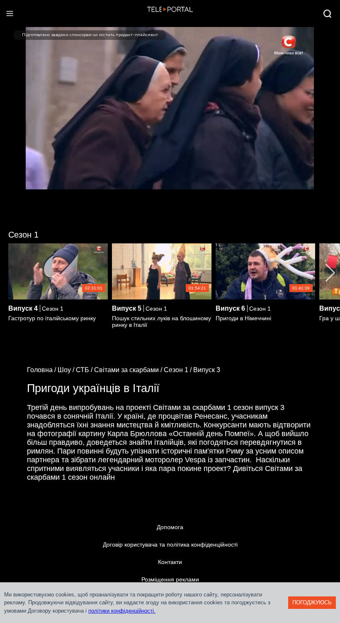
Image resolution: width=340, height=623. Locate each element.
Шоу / (67, 369)
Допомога (170, 527)
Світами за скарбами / (129, 369)
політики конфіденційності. (121, 611)
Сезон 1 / (178, 369)
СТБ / (85, 369)
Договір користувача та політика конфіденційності (170, 544)
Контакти (170, 562)
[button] (330, 273)
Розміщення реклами (170, 579)
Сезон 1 (23, 234)
